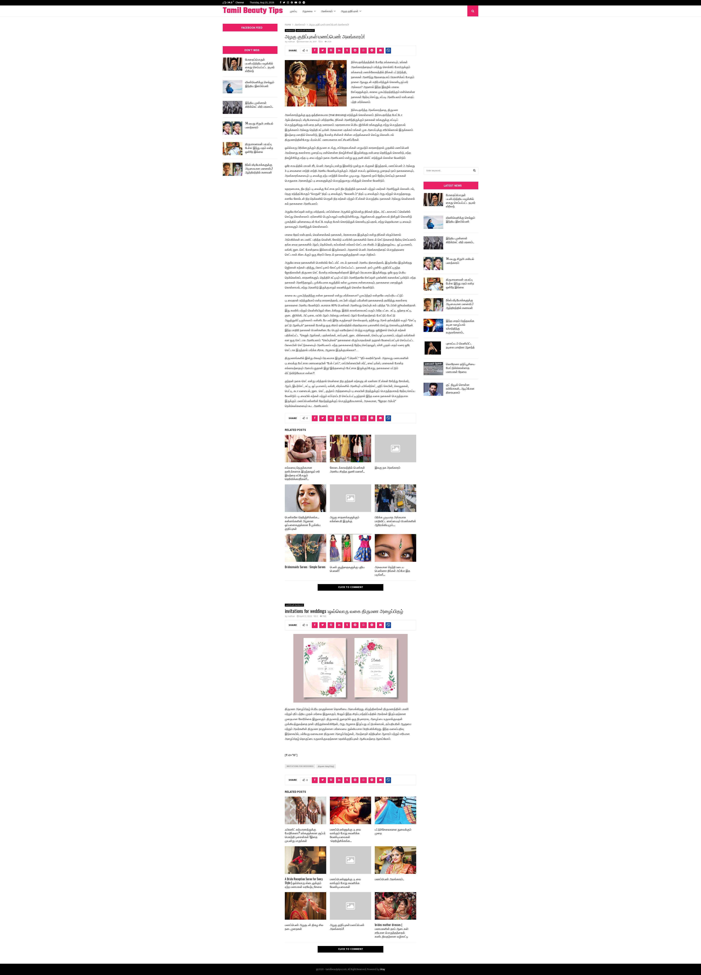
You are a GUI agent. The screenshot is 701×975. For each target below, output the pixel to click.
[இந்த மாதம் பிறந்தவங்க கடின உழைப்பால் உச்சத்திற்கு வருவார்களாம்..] (433, 325)
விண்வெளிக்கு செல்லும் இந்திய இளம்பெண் (259, 84)
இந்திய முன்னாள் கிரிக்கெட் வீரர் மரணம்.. (259, 104)
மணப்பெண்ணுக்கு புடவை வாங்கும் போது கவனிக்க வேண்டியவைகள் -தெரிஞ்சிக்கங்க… (345, 835)
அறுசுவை (307, 11)
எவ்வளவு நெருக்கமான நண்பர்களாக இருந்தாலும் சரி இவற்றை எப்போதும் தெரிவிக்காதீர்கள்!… (302, 473)
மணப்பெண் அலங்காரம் (305, 30)
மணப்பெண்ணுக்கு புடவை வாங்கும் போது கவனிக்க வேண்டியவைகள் (345, 883)
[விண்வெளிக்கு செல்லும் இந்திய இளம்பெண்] (232, 86)
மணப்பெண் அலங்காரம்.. (389, 879)
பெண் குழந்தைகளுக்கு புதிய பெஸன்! (347, 569)
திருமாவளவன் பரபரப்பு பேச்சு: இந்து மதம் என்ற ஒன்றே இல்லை (259, 148)
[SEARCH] (474, 170)
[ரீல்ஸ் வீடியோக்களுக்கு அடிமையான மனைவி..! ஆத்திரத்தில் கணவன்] (232, 169)
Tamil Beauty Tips (253, 10)
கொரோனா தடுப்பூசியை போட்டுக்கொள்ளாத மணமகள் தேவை (460, 368)
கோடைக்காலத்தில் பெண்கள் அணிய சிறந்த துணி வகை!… (347, 469)
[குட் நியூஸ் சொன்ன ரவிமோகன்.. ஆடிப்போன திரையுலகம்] (433, 389)
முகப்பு (293, 11)
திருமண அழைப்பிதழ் (326, 766)
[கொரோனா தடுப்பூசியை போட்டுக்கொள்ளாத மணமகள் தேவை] (433, 368)
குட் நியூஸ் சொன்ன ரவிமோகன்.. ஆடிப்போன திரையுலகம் (460, 388)
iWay (382, 969)
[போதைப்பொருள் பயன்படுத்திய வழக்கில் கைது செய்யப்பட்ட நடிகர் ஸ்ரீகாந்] (232, 64)
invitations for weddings (300, 766)
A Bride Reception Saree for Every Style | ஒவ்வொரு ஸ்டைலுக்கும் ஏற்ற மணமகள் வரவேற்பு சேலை (304, 883)
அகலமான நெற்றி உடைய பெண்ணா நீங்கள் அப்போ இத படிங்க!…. (392, 571)
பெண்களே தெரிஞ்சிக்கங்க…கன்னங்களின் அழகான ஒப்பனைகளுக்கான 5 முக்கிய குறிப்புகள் (303, 523)
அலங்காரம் (327, 11)
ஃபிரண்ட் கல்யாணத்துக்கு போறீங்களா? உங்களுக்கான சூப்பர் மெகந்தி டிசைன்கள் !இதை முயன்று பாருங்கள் (305, 835)
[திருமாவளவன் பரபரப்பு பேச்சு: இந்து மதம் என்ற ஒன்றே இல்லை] (232, 148)
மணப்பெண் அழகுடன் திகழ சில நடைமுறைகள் (304, 927)
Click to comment (350, 587)
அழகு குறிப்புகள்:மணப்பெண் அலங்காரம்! (347, 927)
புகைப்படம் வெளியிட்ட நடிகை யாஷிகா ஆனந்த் (460, 345)
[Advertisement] (451, 86)
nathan (291, 42)
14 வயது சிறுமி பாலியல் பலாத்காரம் (259, 125)
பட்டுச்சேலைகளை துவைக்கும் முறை (393, 831)
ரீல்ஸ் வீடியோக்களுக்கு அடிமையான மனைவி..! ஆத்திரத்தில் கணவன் (259, 168)
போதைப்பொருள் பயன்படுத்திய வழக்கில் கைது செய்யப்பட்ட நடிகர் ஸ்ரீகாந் (260, 65)
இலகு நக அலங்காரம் (387, 467)
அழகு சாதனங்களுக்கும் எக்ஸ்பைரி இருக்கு (344, 519)
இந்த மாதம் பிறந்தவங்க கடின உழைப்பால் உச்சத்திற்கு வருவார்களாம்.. (460, 326)
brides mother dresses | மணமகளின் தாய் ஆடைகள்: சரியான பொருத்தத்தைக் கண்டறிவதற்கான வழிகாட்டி (392, 930)
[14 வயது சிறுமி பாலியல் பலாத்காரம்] (232, 128)
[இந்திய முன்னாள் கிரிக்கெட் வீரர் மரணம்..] (232, 107)
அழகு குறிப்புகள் (349, 11)
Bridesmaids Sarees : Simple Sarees (305, 567)
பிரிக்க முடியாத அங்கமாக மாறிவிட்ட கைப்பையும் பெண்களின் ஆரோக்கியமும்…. (395, 521)
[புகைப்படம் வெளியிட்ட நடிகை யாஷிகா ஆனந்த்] (433, 348)
